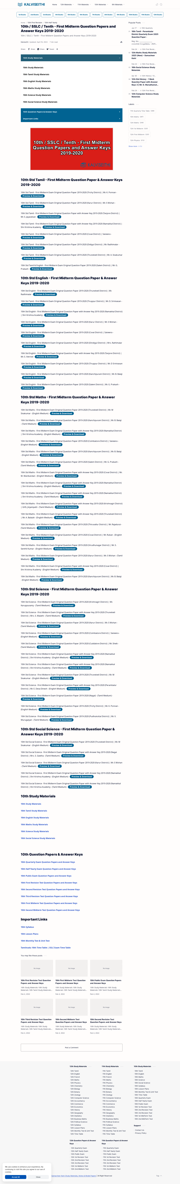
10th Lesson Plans (29, 934)
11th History (107, 1110)
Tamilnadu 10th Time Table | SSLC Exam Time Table (46, 947)
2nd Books (34, 15)
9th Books (121, 15)
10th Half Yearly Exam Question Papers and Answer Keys (48, 869)
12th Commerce (77, 1104)
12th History (75, 1110)
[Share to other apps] (57, 49)
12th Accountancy (78, 1101)
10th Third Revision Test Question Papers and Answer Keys (49, 896)
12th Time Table (77, 1134)
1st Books (22, 15)
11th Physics (107, 1083)
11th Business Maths (111, 1119)
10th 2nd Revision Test (143, 1110)
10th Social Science (142, 1083)
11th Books (145, 15)
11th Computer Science (112, 1098)
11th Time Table (109, 1134)
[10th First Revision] (149, 64)
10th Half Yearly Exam (143, 1101)
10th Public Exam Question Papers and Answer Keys (46, 875)
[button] (157, 4)
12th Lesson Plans (78, 1128)
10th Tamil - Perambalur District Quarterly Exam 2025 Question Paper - (145, 34)
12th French (75, 1077)
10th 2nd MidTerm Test (144, 1119)
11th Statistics (108, 1116)
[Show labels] (136, 146)
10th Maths (139, 1077)
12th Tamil (74, 1071)
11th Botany (107, 1092)
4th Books (59, 15)
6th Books (84, 15)
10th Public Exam (141, 1104)
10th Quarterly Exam (143, 1098)
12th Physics (75, 1083)
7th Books (96, 15)
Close (38, 1177)
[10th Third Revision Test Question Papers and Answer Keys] (37, 1007)
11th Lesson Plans (110, 1128)
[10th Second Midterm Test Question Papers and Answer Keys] (71, 1007)
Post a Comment (71, 1047)
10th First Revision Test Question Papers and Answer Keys (49, 882)
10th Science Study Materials (37, 95)
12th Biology (75, 1089)
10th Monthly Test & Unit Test (35, 940)
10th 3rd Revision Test (143, 1113)
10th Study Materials (33, 67)
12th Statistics (76, 1116)
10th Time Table (141, 1095)
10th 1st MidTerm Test (143, 1116)
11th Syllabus (108, 1125)
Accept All (16, 1177)
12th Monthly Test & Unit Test (82, 1131)
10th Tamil (139, 1071)
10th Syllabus (27, 927)
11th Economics (109, 1107)
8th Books (108, 15)
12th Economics (77, 1107)
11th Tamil (106, 1071)
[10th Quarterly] (147, 28)
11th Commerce (109, 1104)
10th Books (133, 15)
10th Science (140, 1080)
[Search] (161, 4)
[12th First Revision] (149, 49)
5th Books (71, 15)
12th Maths (75, 1080)
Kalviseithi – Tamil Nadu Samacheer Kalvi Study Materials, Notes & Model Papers (64, 1176)
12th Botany (75, 1092)
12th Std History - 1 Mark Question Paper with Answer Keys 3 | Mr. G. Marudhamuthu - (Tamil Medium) (145, 82)
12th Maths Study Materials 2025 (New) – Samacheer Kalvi (144, 55)
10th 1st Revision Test (143, 1107)
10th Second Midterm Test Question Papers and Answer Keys (50, 910)
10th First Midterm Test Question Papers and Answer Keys (49, 903)
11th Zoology (107, 1095)
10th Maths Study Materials (36, 88)
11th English (107, 1074)
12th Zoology (76, 1095)
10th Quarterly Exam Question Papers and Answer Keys (48, 862)
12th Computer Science (80, 1098)
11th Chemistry (108, 1086)
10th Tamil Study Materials (36, 74)
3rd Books (47, 15)
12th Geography (77, 1113)
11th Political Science (111, 1122)
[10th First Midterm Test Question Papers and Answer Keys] (71, 968)
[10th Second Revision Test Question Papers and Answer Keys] (106, 1007)
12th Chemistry (76, 1086)
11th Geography (109, 1113)
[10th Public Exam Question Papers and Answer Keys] (106, 968)
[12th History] (147, 76)
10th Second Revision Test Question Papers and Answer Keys (50, 889)
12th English (75, 1074)
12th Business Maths (79, 1119)
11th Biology (107, 1089)
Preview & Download (33, 196)
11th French (107, 1077)
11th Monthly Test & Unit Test (114, 1131)
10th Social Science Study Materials (40, 102)
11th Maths (107, 1080)
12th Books (158, 15)
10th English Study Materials (37, 81)
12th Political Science (79, 1122)
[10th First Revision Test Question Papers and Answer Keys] (37, 968)
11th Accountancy (110, 1101)
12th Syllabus (76, 1125)
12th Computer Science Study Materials (145, 95)
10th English (139, 1074)
